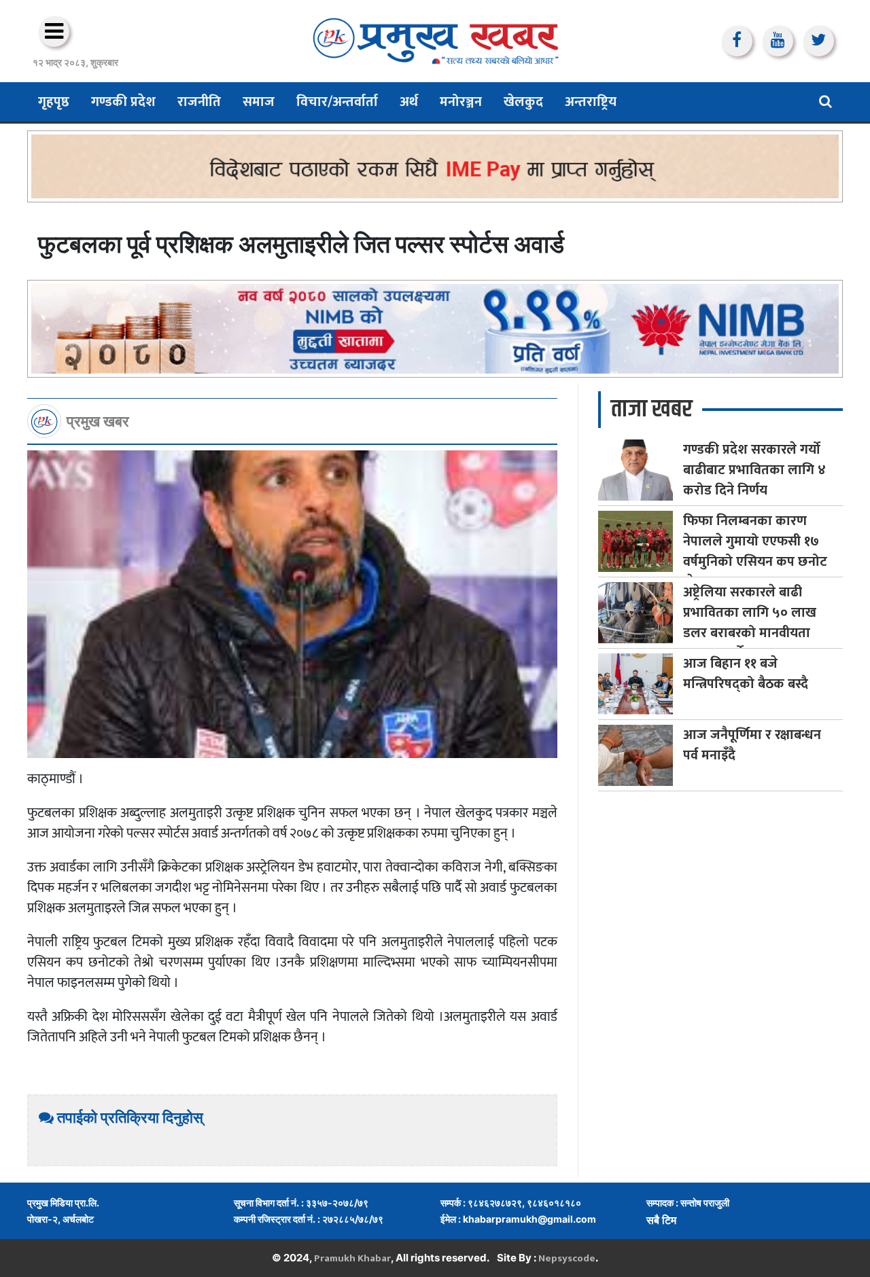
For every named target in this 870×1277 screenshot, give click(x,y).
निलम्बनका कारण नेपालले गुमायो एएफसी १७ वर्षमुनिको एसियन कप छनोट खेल (755, 551)
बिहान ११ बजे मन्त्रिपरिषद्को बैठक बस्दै (745, 674)
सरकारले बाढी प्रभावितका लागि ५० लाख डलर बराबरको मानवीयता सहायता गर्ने (749, 623)
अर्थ (409, 101)
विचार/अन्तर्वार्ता (337, 101)
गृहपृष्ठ (53, 101)
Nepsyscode (566, 1258)
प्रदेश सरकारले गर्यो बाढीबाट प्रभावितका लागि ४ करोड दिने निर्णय (754, 470)
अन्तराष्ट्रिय (590, 101)
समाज (259, 101)
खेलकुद (523, 101)
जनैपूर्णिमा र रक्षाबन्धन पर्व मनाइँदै (752, 745)
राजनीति (199, 101)
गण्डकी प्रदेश (123, 101)
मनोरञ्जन (461, 101)
